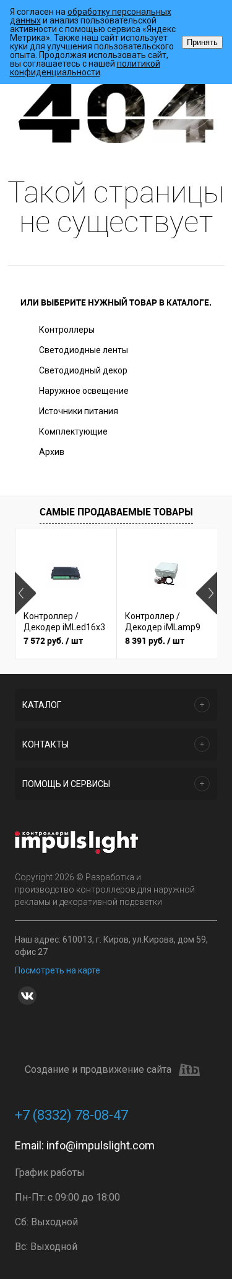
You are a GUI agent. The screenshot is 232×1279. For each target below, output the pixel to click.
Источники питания (78, 411)
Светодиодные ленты (83, 350)
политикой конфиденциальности (85, 68)
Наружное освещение (84, 391)
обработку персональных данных (90, 16)
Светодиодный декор (83, 370)
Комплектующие (73, 431)
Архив (51, 452)
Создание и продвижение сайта (98, 1069)
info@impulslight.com (100, 1145)
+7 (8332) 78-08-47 (71, 1115)
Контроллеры (67, 330)
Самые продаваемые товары (116, 512)
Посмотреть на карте (57, 970)
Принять (202, 42)
